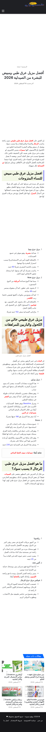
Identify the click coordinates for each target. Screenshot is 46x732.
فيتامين (33, 305)
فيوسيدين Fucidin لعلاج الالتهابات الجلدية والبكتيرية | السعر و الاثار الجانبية (34, 701)
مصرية (28, 253)
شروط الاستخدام (16, 720)
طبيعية (41, 373)
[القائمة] (3, 11)
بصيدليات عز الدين (29, 413)
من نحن (40, 720)
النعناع (16, 576)
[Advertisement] (23, 39)
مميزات (22, 150)
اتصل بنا (6, 720)
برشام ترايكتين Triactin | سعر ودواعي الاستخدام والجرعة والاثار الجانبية (13, 701)
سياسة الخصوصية (30, 720)
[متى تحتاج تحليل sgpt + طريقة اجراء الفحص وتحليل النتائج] (34, 666)
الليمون (33, 576)
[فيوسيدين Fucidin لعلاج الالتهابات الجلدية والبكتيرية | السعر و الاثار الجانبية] (34, 691)
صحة (18, 67)
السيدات (7, 474)
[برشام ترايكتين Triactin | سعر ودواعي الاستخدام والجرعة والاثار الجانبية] (12, 691)
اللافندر (30, 298)
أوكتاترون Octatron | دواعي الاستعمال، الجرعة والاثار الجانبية (13, 676)
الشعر (6, 396)
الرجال (36, 143)
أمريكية (17, 281)
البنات (39, 361)
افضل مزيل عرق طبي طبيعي (22, 140)
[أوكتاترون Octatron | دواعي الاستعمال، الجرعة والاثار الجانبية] (12, 666)
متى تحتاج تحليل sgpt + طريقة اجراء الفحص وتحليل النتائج (34, 676)
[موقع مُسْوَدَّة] (34, 4)
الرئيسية (24, 67)
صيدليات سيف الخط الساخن (22, 453)
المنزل (33, 193)
